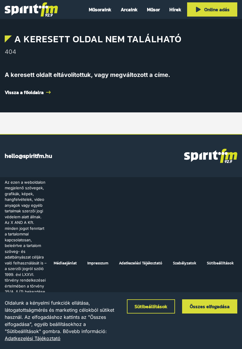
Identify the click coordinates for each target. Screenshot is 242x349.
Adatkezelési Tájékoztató (32, 338)
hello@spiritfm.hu (28, 156)
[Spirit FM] (31, 9)
